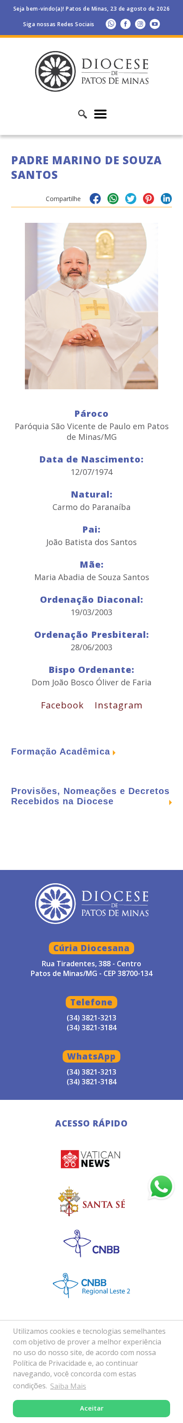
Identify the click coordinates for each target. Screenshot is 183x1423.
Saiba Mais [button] (68, 1386)
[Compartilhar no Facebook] (95, 200)
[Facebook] (125, 24)
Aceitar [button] (91, 1408)
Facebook (62, 705)
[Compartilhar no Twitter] (130, 200)
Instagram (119, 705)
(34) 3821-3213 (91, 1072)
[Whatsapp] (111, 24)
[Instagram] (140, 24)
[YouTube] (155, 24)
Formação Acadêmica (60, 751)
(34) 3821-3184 (91, 1082)
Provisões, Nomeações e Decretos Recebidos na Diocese (90, 796)
